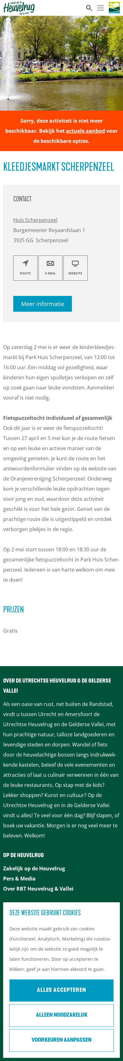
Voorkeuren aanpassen (61, 1040)
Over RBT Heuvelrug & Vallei (38, 888)
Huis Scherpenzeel (35, 220)
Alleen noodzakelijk (61, 1015)
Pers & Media (19, 878)
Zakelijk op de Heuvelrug (34, 868)
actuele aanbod (85, 130)
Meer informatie (42, 304)
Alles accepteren (61, 990)
